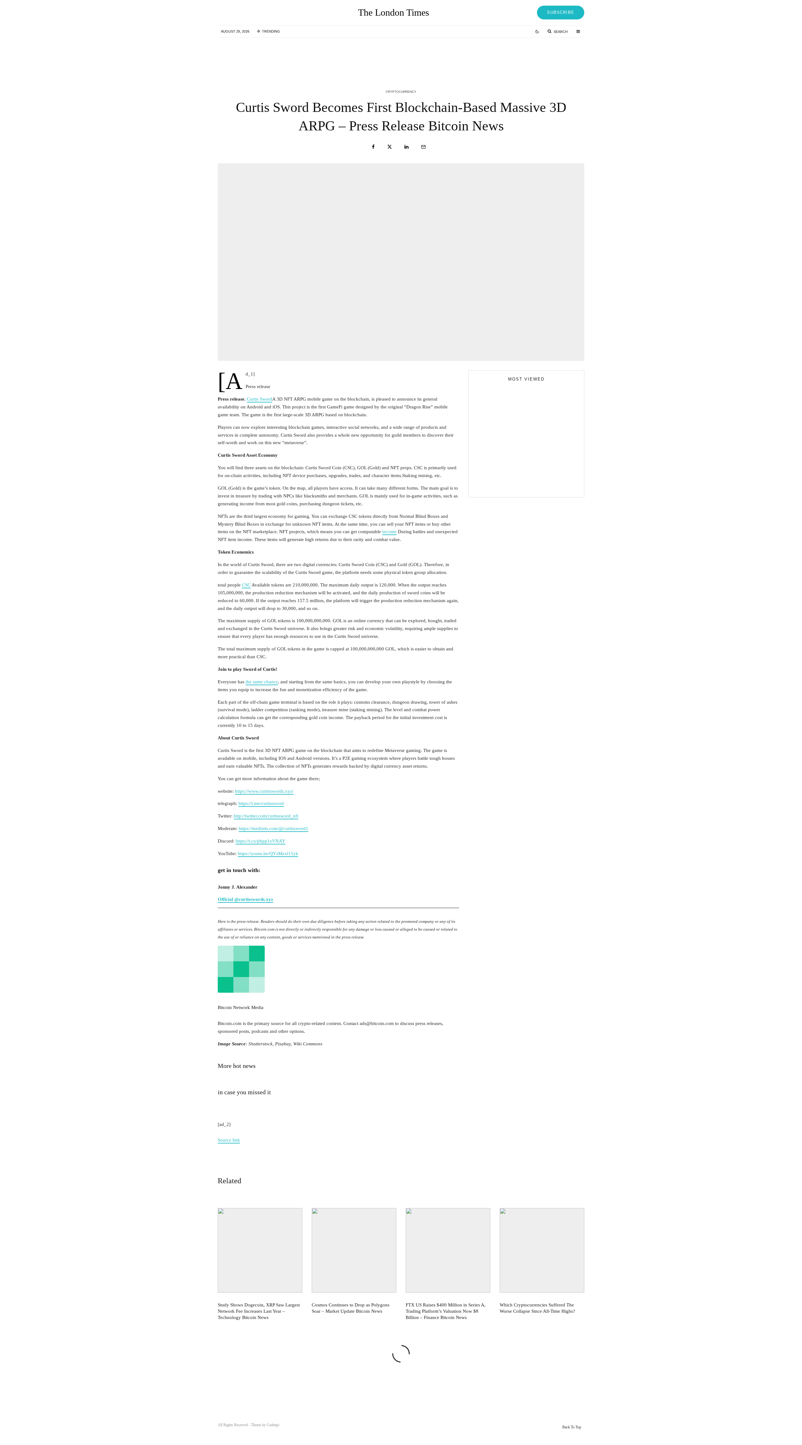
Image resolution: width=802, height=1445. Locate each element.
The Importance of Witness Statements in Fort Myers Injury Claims (537, 453)
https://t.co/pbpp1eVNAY (260, 840)
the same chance (262, 681)
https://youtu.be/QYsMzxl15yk (268, 853)
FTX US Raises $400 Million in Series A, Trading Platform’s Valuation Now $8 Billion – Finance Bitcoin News (538, 56)
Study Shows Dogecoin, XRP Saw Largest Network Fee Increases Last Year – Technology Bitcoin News (288, 56)
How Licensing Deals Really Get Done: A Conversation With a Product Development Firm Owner (538, 481)
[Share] (373, 146)
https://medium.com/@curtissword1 (273, 828)
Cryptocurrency (401, 91)
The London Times (393, 12)
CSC (246, 584)
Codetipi (273, 1425)
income (389, 531)
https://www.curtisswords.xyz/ (264, 791)
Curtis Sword (259, 399)
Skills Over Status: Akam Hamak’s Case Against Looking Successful (539, 425)
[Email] (423, 146)
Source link (229, 1140)
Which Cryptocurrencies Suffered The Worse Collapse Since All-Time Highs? (537, 1308)
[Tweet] (389, 146)
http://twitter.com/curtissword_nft (266, 815)
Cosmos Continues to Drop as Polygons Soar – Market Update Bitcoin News (411, 55)
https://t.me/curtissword (261, 803)
